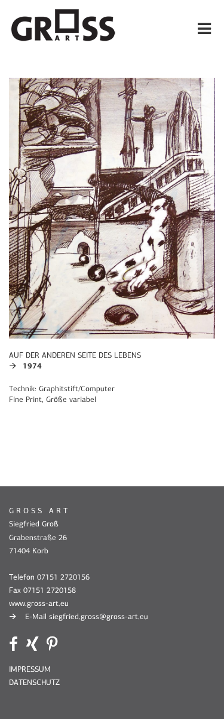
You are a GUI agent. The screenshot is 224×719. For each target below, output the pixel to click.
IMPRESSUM (30, 669)
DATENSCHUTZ (34, 682)
